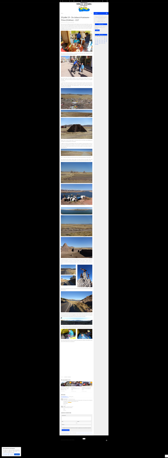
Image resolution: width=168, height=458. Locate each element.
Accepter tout (17, 454)
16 (102, 40)
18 (106, 40)
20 (97, 41)
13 (97, 40)
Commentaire (64, 415)
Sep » (97, 44)
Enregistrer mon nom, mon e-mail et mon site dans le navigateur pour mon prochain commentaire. (77, 427)
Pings (71, 396)
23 (102, 41)
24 (104, 41)
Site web (63, 424)
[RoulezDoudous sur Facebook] (106, 13)
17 (104, 40)
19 (95, 41)
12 (95, 40)
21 (99, 41)
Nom (62, 421)
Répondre (64, 404)
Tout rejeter (11, 454)
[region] (11, 451)
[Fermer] (20, 447)
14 (99, 40)
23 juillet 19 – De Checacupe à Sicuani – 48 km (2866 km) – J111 (86, 388)
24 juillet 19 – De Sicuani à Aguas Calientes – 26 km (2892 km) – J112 (65, 388)
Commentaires (65, 396)
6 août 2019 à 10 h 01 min (69, 406)
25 (106, 41)
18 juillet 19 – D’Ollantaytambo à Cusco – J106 (75, 388)
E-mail (78, 421)
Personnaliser (6, 454)
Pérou (62, 13)
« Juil (95, 44)
